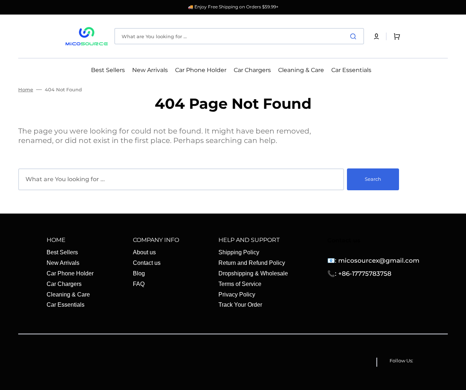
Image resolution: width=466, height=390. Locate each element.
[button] (376, 36)
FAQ (139, 284)
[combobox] (239, 36)
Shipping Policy (238, 252)
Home (25, 89)
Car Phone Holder (70, 273)
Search (373, 179)
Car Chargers (64, 284)
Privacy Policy (236, 294)
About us (144, 252)
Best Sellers (62, 252)
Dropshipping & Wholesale (253, 273)
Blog (139, 273)
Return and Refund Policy (251, 263)
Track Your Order (240, 305)
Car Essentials (65, 305)
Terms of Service (239, 284)
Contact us (147, 263)
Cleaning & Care (68, 294)
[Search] (354, 36)
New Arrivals (63, 263)
